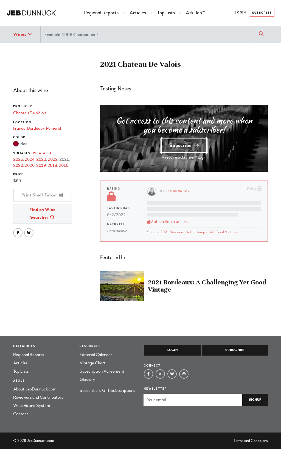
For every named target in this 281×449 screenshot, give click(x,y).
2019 (41, 165)
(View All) (41, 153)
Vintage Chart (93, 363)
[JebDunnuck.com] (31, 13)
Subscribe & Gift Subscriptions (107, 390)
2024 (30, 159)
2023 (41, 159)
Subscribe (262, 13)
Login (240, 12)
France (19, 128)
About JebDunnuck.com (35, 389)
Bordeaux (35, 128)
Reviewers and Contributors (38, 397)
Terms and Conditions (251, 440)
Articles (138, 13)
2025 (18, 159)
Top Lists (166, 13)
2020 (18, 165)
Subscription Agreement (102, 371)
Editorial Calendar (96, 354)
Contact (20, 414)
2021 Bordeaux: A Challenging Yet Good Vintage (198, 232)
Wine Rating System (31, 405)
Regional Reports (101, 13)
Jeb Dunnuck (178, 191)
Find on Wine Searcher (42, 213)
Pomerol (53, 128)
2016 (63, 165)
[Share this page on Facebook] (18, 232)
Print (252, 189)
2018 (52, 165)
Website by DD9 (69, 440)
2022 (53, 159)
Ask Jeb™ (195, 13)
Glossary (87, 379)
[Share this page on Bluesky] (28, 232)
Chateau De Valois (29, 113)
